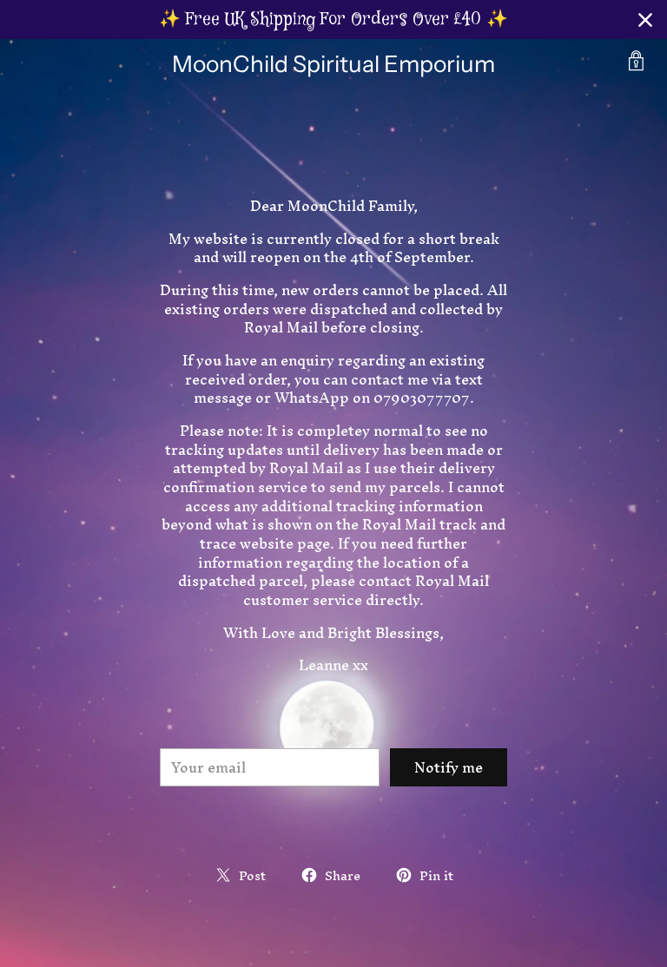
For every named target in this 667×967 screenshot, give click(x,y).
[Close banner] (645, 20)
